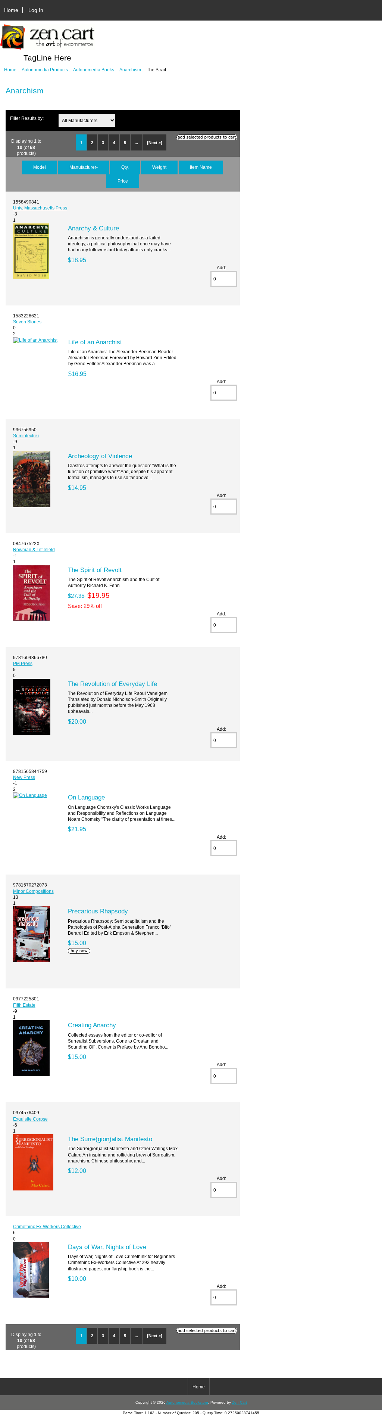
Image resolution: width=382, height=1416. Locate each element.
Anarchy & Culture (93, 228)
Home (11, 10)
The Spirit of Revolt (95, 570)
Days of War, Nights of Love (107, 1247)
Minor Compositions (33, 891)
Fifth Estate (24, 1005)
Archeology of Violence (100, 456)
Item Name (201, 167)
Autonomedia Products (45, 69)
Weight (159, 167)
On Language (86, 797)
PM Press (22, 663)
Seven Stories (27, 321)
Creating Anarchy (92, 1025)
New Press (24, 777)
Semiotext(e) (26, 435)
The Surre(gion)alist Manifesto (110, 1139)
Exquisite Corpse (30, 1119)
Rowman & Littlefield (34, 549)
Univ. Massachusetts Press (40, 207)
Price (123, 180)
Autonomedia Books (93, 69)
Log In (35, 10)
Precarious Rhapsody (98, 911)
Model (39, 167)
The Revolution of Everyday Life (112, 683)
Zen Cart (239, 1402)
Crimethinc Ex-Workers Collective (47, 1226)
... (136, 142)
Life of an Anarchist (95, 342)
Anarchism (130, 69)
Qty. (125, 167)
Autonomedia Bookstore (187, 1402)
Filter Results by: (27, 118)
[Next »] (154, 142)
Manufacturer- (83, 167)
